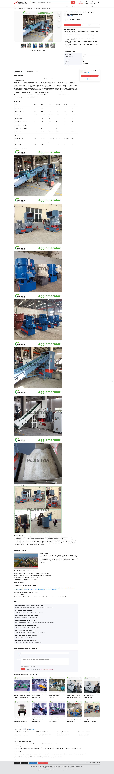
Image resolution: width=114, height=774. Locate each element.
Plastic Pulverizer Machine (83, 736)
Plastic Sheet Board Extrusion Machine (21, 731)
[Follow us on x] (92, 762)
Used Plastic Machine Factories (33, 754)
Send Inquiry (72, 24)
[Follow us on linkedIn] (99, 762)
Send (23, 669)
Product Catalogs (31, 729)
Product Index (77, 766)
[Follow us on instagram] (94, 762)
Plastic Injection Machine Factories (57, 754)
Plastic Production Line (28, 748)
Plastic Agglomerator (70, 754)
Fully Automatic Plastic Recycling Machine (73, 748)
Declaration (69, 769)
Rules (99, 6)
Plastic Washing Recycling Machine (63, 733)
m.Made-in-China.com (59, 767)
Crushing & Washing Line (48, 748)
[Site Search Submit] (73, 2)
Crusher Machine (55, 588)
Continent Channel (71, 766)
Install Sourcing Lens (44, 762)
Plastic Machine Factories (20, 754)
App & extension (85, 6)
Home (15, 8)
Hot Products (33, 766)
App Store (17, 762)
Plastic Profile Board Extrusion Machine (43, 733)
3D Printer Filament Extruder (26, 588)
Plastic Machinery (37, 8)
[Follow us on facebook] (90, 762)
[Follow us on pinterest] (97, 762)
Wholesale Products (57, 766)
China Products (38, 766)
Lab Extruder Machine (67, 588)
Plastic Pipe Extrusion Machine (20, 733)
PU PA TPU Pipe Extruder (40, 736)
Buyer (72, 6)
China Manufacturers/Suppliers (48, 766)
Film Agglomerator (47, 756)
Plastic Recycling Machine (46, 8)
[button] (69, 2)
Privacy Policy (75, 769)
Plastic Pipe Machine (47, 588)
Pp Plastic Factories (44, 754)
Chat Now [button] (92, 24)
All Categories (18, 6)
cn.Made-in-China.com (68, 767)
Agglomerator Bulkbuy (58, 756)
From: (20, 652)
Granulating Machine (59, 748)
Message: (19, 659)
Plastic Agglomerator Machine (20, 756)
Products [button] (33, 2)
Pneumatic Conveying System (24, 589)
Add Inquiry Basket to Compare (38, 50)
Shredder (61, 588)
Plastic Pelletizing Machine (83, 733)
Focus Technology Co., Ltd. (48, 769)
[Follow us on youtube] (95, 762)
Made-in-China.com (52, 767)
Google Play (24, 762)
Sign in (98, 3)
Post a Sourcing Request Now (47, 669)
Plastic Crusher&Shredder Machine (20, 736)
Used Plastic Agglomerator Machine (35, 756)
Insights (82, 766)
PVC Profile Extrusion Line (51, 589)
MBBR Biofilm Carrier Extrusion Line (42, 731)
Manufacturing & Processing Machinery (25, 8)
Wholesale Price (64, 766)
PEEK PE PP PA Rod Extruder (62, 736)
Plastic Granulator (18, 748)
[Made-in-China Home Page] (20, 2)
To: (20, 656)
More (15, 759)
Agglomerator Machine (80, 754)
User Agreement (63, 769)
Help (78, 6)
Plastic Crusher (38, 748)
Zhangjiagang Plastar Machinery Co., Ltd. (74, 14)
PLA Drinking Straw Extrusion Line (63, 731)
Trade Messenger (33, 762)
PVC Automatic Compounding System (38, 589)
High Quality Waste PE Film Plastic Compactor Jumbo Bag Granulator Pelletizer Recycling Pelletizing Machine (39, 719)
